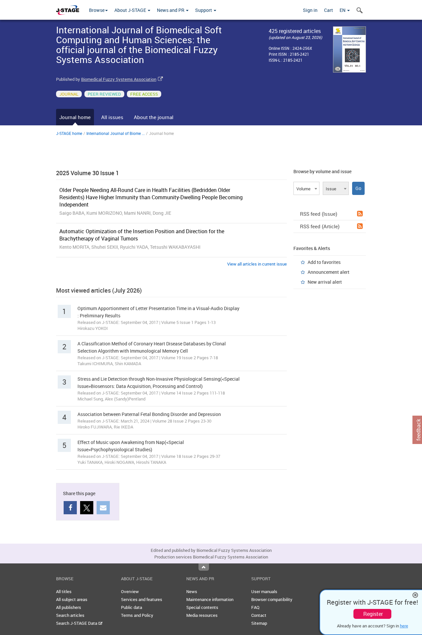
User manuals (264, 591)
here (404, 626)
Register (373, 614)
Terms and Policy (137, 615)
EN (343, 10)
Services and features (141, 599)
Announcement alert (328, 272)
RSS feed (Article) (320, 226)
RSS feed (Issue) (318, 213)
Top (203, 567)
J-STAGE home (69, 133)
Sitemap (259, 623)
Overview (130, 591)
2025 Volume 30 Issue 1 (87, 173)
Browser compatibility (271, 599)
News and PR (171, 10)
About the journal (153, 117)
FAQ (255, 607)
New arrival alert (325, 282)
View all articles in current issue (257, 264)
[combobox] (306, 188)
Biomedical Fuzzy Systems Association (118, 79)
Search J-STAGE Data (77, 623)
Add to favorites (324, 262)
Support (204, 10)
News (191, 591)
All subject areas (71, 599)
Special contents (202, 607)
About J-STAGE (130, 10)
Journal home (75, 117)
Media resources (202, 615)
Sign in (310, 10)
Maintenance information (209, 599)
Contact (258, 615)
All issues (112, 117)
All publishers (68, 607)
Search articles (70, 615)
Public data (131, 607)
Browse (97, 10)
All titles (64, 591)
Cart (328, 10)
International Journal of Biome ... (115, 133)
